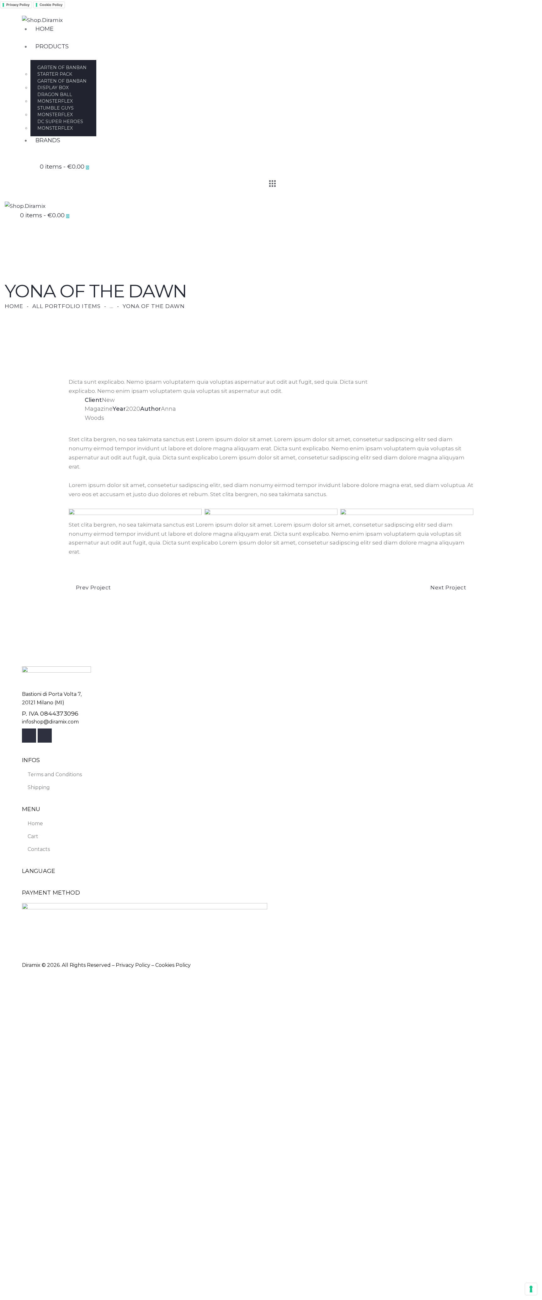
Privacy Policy (17, 5)
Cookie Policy (51, 5)
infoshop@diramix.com (50, 722)
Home (14, 306)
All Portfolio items (66, 306)
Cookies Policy (173, 965)
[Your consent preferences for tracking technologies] (531, 1289)
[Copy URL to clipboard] (132, 427)
